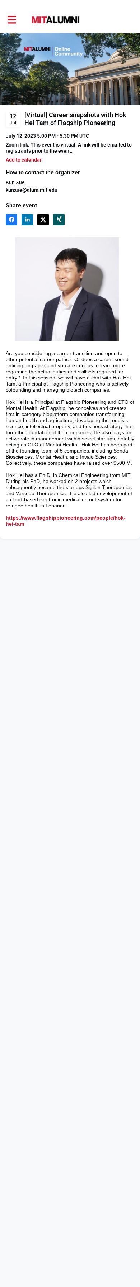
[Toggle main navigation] (11, 20)
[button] (24, 160)
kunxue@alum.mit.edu (31, 190)
